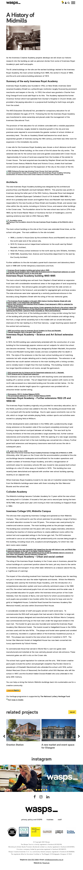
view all (72, 712)
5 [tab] (46, 790)
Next (79, 736)
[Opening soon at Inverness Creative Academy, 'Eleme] (21, 778)
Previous (4, 736)
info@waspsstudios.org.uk (54, 860)
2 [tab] (39, 790)
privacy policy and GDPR (31, 819)
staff (60, 819)
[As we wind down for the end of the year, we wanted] (62, 778)
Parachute (45, 863)
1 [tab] (36, 790)
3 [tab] (41, 790)
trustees (50, 819)
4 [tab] (44, 790)
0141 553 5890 (33, 860)
